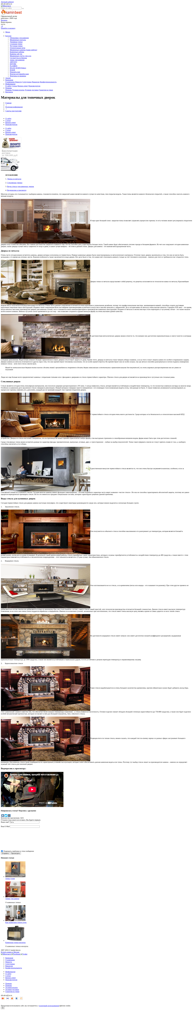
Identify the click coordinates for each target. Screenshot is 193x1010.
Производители (34, 86)
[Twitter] (6, 815)
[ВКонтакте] (2, 815)
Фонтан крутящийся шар (19, 74)
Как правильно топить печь (15, 922)
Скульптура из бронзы (18, 58)
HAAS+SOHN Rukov (18, 68)
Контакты (9, 92)
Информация (10, 84)
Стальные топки (16, 44)
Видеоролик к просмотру (16, 190)
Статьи (14, 86)
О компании (10, 82)
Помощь (8, 88)
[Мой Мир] (9, 815)
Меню (7, 32)
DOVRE (13, 64)
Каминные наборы (17, 52)
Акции (8, 78)
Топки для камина (12, 899)
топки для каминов (17, 60)
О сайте (8, 86)
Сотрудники (27, 82)
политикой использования (49, 1006)
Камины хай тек (16, 54)
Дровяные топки (16, 42)
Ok (3, 1008)
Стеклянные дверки (14, 183)
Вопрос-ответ (23, 86)
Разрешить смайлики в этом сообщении (19, 851)
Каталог (8, 36)
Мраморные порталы (18, 40)
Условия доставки (32, 90)
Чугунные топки (16, 46)
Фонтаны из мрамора (18, 76)
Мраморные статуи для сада (20, 56)
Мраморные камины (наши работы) (23, 50)
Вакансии (36, 82)
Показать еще (15, 72)
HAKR (12, 70)
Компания (9, 80)
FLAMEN (13, 66)
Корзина (4, 20)
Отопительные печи (17, 48)
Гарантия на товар (46, 90)
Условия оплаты (18, 90)
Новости (18, 82)
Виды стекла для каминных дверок (20, 186)
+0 (2, 26)
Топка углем (10, 879)
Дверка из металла (14, 179)
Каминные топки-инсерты (15, 942)
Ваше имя (5, 822)
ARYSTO (13, 62)
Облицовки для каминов (19, 38)
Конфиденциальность (48, 82)
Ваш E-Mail (5, 826)
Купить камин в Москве (10, 952)
